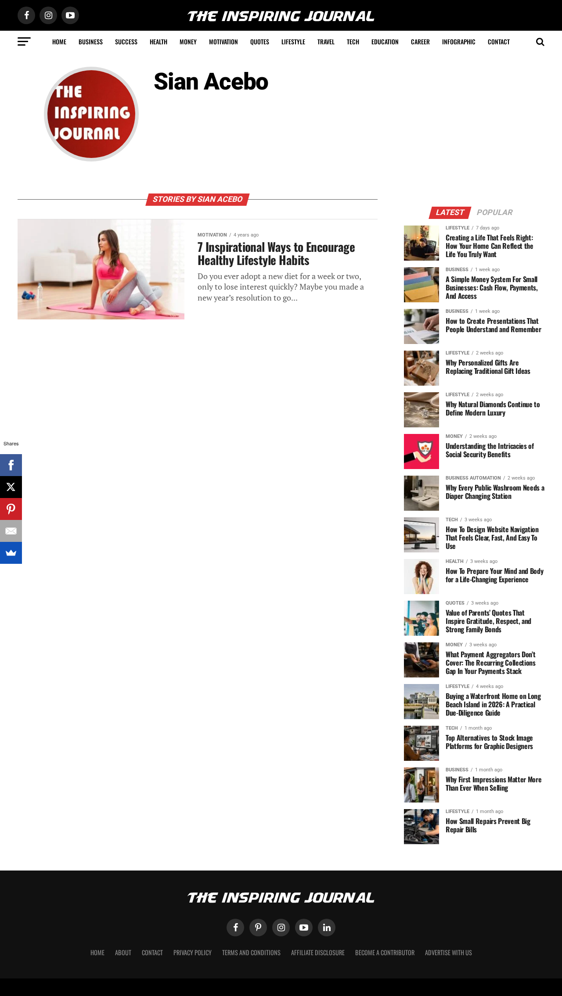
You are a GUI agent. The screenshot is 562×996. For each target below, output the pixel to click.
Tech (353, 41)
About (123, 952)
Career (420, 41)
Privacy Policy (192, 952)
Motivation (223, 41)
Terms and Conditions (251, 952)
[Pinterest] (11, 509)
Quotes (259, 41)
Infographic (459, 41)
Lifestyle (293, 41)
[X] (11, 487)
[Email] (11, 531)
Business (91, 41)
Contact (499, 41)
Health (158, 41)
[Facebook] (11, 465)
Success (126, 41)
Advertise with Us (448, 952)
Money (188, 41)
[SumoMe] (11, 553)
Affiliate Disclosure (318, 952)
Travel (326, 41)
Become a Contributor (384, 952)
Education (385, 41)
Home (59, 41)
